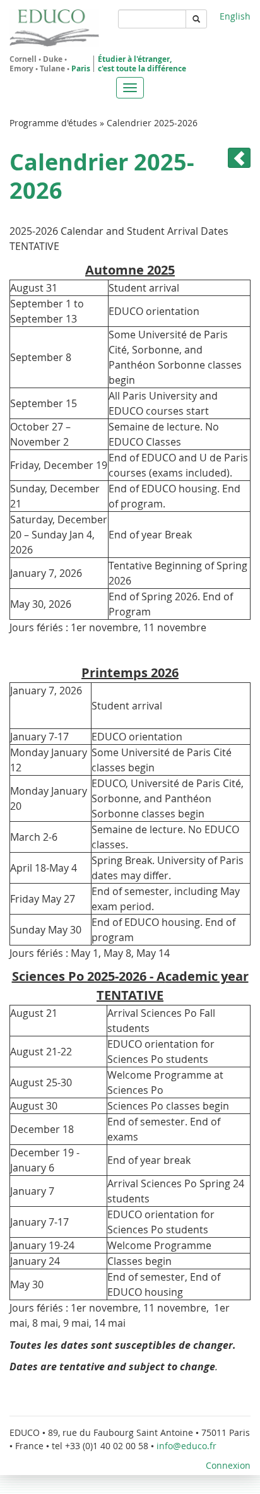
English (235, 16)
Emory (21, 68)
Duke (52, 59)
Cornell (23, 59)
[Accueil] (54, 28)
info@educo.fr (188, 1446)
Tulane (52, 68)
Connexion (228, 1465)
